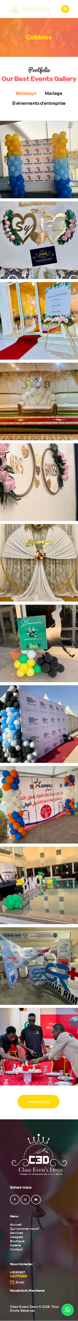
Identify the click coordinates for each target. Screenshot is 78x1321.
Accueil (16, 1224)
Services (16, 1233)
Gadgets (16, 1237)
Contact (16, 1249)
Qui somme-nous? (24, 1229)
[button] (67, 1310)
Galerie (15, 1245)
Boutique (17, 1241)
